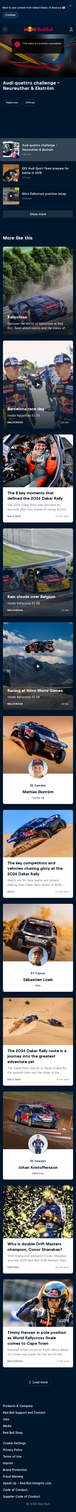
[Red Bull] (38, 29)
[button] (70, 12)
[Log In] (71, 29)
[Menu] (5, 29)
